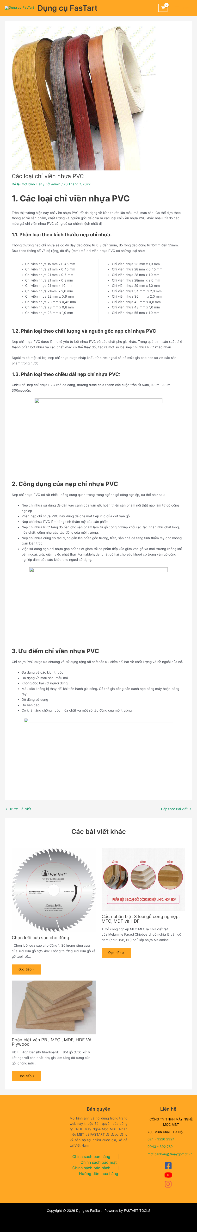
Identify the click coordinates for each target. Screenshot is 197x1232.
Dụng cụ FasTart (67, 8)
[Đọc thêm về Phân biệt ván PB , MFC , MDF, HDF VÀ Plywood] (53, 1007)
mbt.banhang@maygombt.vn (170, 1154)
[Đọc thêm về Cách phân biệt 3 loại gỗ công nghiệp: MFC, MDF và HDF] (143, 879)
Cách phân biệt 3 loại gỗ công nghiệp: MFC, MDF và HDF (141, 918)
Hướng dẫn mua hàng (98, 1173)
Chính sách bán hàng (91, 1156)
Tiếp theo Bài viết (176, 809)
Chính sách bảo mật (98, 1162)
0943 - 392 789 (160, 1147)
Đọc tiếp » (26, 969)
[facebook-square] (168, 1168)
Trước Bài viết (18, 809)
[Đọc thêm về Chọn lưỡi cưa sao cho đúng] (53, 890)
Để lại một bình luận (27, 184)
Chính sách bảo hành (91, 1167)
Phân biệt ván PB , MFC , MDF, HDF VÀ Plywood (52, 1042)
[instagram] (168, 1187)
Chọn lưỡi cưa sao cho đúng (40, 937)
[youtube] (168, 1178)
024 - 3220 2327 (161, 1139)
